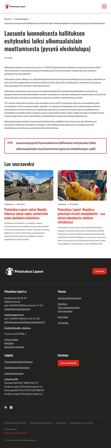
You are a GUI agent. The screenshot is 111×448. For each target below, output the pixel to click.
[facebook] (5, 407)
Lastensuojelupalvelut (69, 298)
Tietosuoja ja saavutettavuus (41, 423)
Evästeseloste (61, 423)
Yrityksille (63, 322)
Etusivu (8, 19)
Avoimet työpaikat (14, 346)
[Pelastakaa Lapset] (15, 6)
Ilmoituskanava (10, 429)
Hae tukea (63, 316)
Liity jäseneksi (65, 311)
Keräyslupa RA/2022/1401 (15, 423)
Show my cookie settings (15, 432)
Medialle (9, 343)
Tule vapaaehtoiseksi (69, 307)
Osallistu (62, 303)
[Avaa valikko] (104, 6)
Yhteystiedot (11, 339)
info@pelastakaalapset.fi (17, 309)
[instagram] (11, 407)
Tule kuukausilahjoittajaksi (18, 361)
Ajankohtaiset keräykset (17, 367)
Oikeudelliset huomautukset (81, 423)
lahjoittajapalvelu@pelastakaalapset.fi (24, 322)
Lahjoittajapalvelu (14, 373)
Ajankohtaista (21, 19)
